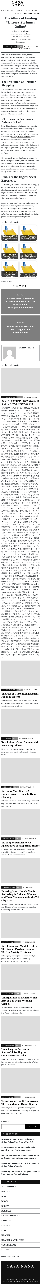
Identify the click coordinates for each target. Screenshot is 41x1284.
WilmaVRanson (24, 48)
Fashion (6, 1220)
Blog (20, 46)
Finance (6, 1225)
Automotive (8, 1186)
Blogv (5, 1206)
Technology (8, 1245)
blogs (4, 1201)
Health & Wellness (12, 1240)
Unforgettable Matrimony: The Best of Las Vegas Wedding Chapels (19, 1000)
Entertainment (10, 1216)
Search (5, 1122)
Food (4, 1230)
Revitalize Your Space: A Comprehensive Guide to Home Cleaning (19, 794)
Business (6, 1211)
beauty (5, 1191)
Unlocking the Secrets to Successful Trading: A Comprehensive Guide (15, 1052)
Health (5, 1235)
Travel (5, 1250)
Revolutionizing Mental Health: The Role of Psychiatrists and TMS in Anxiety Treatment (19, 949)
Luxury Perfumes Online (21, 137)
